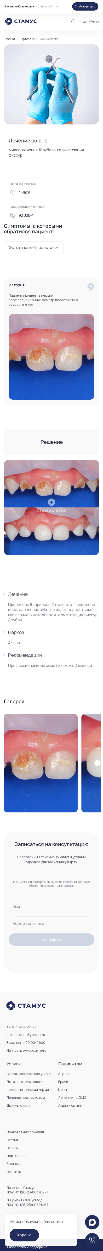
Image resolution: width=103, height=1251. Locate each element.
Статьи (12, 1140)
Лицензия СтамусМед (27, 1202)
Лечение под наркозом (25, 1097)
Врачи (63, 1081)
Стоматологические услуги (28, 1073)
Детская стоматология (25, 1081)
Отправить (51, 939)
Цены (62, 1089)
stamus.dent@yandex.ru (25, 1034)
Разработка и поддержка (27, 1247)
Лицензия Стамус (27, 1189)
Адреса (64, 1073)
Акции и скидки (70, 1105)
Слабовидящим (85, 6)
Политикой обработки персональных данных (60, 884)
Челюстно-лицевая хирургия (29, 1089)
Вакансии (14, 1163)
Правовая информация (25, 1132)
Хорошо (24, 1235)
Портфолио (26, 39)
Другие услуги (18, 1105)
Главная (10, 39)
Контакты (13, 1171)
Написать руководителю (26, 1050)
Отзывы (12, 1147)
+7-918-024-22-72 (21, 1026)
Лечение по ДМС (72, 1097)
